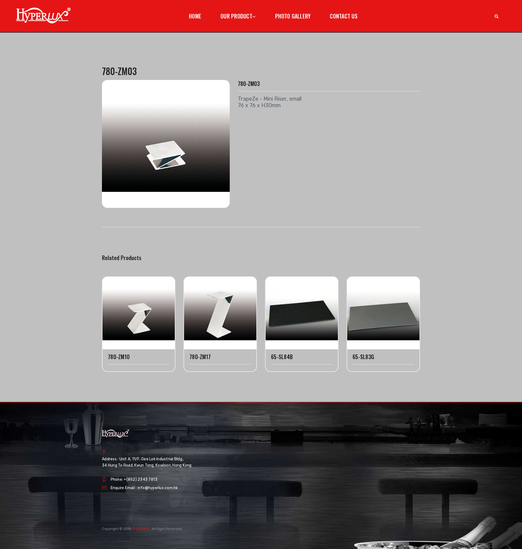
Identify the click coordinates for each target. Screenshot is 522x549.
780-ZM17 (200, 356)
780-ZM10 (119, 356)
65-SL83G (363, 356)
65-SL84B (282, 356)
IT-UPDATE (141, 529)
